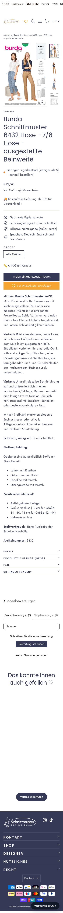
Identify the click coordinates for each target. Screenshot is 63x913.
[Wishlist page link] (25, 21)
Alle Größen (13, 254)
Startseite (8, 35)
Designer (13, 853)
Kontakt (13, 837)
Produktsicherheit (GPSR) (24, 558)
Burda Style (9, 111)
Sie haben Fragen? (18, 571)
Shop (9, 845)
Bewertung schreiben (31, 644)
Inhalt (8, 551)
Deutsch (29, 878)
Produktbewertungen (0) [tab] (18, 615)
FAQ (6, 565)
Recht (10, 869)
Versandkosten (31, 190)
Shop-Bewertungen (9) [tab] (46, 615)
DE (54, 21)
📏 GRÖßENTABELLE (17, 266)
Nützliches (16, 861)
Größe (9, 247)
